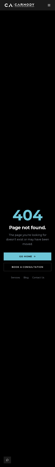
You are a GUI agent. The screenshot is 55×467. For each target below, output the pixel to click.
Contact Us (38, 277)
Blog (26, 277)
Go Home (25, 256)
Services (15, 277)
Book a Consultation (27, 267)
